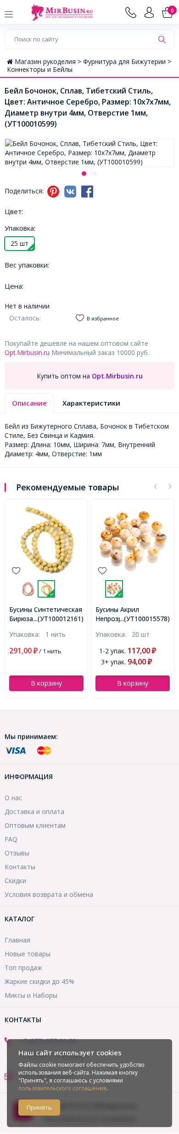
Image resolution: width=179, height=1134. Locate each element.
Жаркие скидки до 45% (39, 981)
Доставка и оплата (34, 811)
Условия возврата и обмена (49, 894)
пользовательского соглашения (62, 1088)
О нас (13, 797)
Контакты (20, 866)
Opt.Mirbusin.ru (27, 352)
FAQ (11, 839)
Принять (39, 1107)
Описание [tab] (29, 402)
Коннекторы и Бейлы (40, 69)
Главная (17, 940)
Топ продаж (23, 967)
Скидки (15, 880)
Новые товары (27, 953)
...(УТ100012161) (59, 618)
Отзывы (17, 853)
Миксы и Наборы (31, 995)
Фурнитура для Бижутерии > (127, 61)
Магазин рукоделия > (49, 61)
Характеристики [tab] (91, 402)
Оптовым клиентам (35, 825)
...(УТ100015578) (145, 618)
